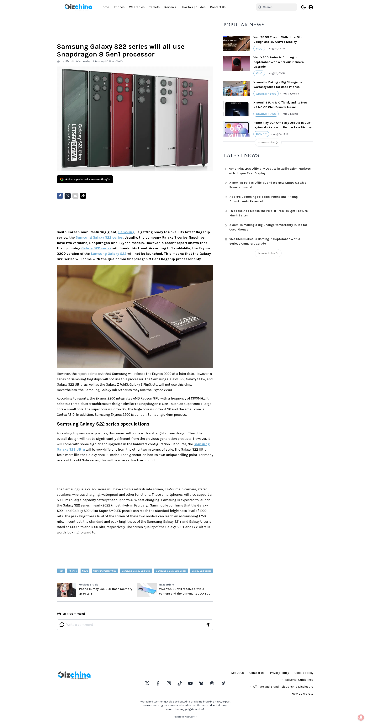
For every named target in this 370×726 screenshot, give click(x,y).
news (85, 571)
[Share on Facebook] (60, 196)
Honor (261, 134)
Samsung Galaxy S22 (108, 254)
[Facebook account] (158, 683)
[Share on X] (68, 196)
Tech (60, 571)
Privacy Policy (279, 673)
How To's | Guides (193, 7)
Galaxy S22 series (96, 248)
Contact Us (217, 7)
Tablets (154, 7)
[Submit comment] (207, 624)
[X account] (147, 683)
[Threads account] (212, 683)
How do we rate (302, 693)
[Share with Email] (75, 196)
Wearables (137, 7)
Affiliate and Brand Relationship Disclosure (283, 686)
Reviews (170, 7)
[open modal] (311, 7)
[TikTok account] (179, 683)
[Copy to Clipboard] (83, 196)
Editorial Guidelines (299, 679)
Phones (119, 7)
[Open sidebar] (59, 7)
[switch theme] (303, 7)
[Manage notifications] (361, 717)
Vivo (259, 48)
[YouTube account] (190, 683)
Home (104, 7)
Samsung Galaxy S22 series (99, 237)
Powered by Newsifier (185, 716)
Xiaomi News (266, 93)
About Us (237, 673)
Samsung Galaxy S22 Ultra (136, 571)
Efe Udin (70, 61)
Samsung (126, 232)
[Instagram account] (168, 683)
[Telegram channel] (222, 683)
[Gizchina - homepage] (78, 7)
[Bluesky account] (201, 683)
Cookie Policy (303, 673)
